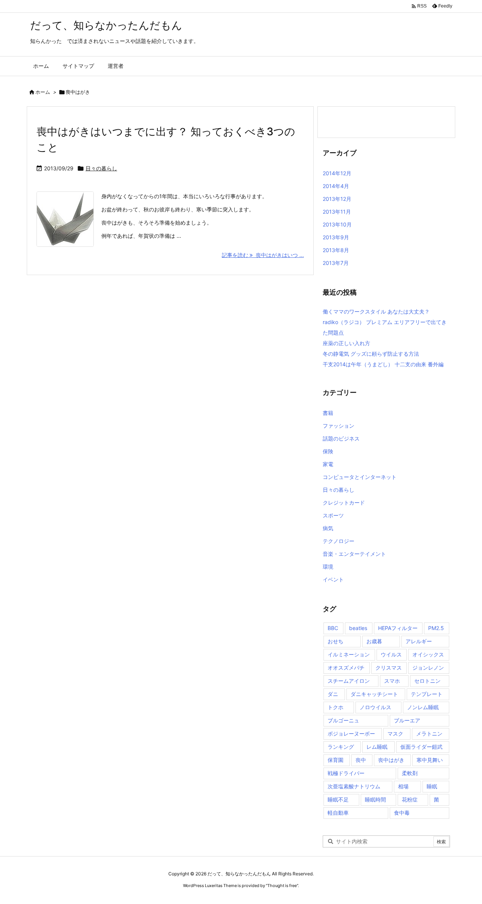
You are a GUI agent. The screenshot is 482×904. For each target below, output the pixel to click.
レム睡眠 (376, 746)
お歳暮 (374, 641)
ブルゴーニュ (343, 720)
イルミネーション (349, 654)
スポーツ (333, 515)
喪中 (360, 760)
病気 (328, 528)
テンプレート (426, 694)
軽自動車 (338, 812)
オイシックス (428, 654)
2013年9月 (336, 237)
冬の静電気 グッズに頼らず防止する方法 (371, 353)
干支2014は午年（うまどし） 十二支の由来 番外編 (383, 364)
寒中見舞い (429, 760)
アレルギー (419, 641)
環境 (328, 566)
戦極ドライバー (346, 773)
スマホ (392, 681)
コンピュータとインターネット (360, 477)
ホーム (42, 92)
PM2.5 (436, 628)
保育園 (335, 760)
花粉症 (410, 799)
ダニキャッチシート (374, 694)
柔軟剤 (410, 773)
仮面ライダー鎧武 (421, 746)
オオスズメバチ (346, 667)
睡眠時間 (375, 799)
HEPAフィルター (398, 628)
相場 (403, 786)
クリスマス (388, 667)
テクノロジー (338, 541)
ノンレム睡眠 (423, 707)
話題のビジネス (341, 438)
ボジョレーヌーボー (351, 733)
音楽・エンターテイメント (354, 554)
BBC (333, 628)
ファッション (338, 425)
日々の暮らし (101, 168)
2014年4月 (336, 186)
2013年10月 (337, 224)
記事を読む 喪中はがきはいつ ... (263, 255)
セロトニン (427, 681)
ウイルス (391, 654)
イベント (333, 579)
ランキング (341, 746)
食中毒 (402, 812)
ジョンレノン (428, 667)
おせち (335, 641)
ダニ (333, 694)
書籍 (328, 413)
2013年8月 (336, 250)
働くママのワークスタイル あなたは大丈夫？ (376, 311)
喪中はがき (391, 760)
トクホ (335, 707)
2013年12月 (337, 199)
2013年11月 (337, 211)
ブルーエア (407, 720)
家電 (328, 464)
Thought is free (282, 885)
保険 (328, 451)
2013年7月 (336, 263)
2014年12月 (337, 173)
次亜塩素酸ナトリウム (354, 786)
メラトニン (429, 733)
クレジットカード (344, 502)
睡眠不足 (338, 799)
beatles (358, 628)
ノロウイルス (375, 707)
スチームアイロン (349, 681)
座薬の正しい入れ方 (346, 343)
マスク (395, 733)
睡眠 (432, 786)
